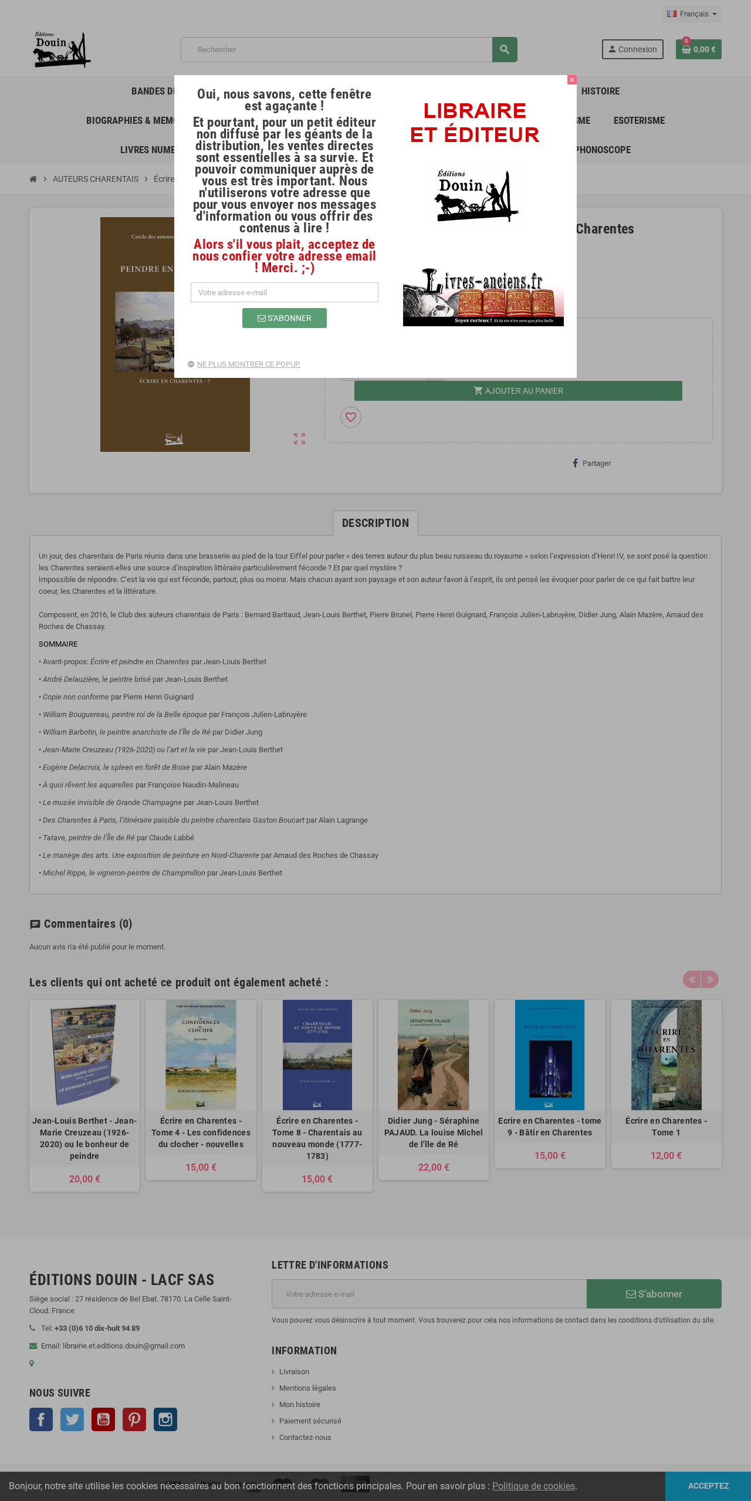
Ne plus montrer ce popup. (248, 364)
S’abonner (289, 318)
